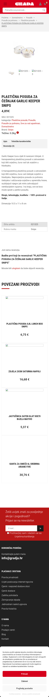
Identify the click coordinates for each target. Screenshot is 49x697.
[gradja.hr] (24, 4)
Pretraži (44, 10)
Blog (4, 634)
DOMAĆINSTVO (17, 18)
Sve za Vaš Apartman (30, 123)
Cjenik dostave (8, 591)
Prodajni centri (8, 630)
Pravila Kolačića (9, 608)
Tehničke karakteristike (21, 141)
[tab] (5, 141)
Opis (5, 141)
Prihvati (24, 674)
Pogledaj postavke (24, 688)
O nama (5, 625)
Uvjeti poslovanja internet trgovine (17, 582)
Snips (10, 129)
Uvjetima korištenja (24, 536)
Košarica (45, 4)
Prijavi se (40, 4)
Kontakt (5, 639)
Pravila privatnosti (10, 577)
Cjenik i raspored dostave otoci (16, 586)
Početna (5, 18)
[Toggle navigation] (5, 4)
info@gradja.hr (12, 558)
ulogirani (16, 268)
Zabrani (24, 681)
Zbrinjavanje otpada (11, 600)
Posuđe (29, 18)
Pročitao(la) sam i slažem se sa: (25, 535)
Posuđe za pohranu (9, 20)
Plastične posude (28, 20)
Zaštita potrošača (10, 595)
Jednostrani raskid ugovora (14, 604)
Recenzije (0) (8, 146)
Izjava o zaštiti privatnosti (31, 694)
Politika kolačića (15, 694)
